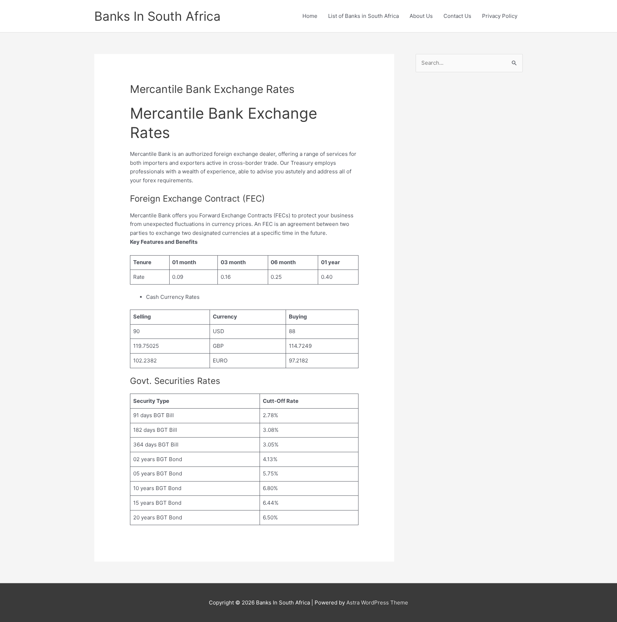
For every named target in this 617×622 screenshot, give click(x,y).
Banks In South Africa (157, 16)
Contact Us (457, 16)
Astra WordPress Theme (377, 602)
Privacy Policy (499, 16)
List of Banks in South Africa (363, 16)
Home (309, 16)
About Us (421, 16)
